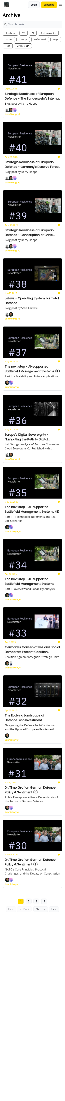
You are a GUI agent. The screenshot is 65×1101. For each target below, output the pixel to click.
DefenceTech (40, 39)
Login (34, 4)
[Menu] (60, 4)
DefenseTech (23, 45)
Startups (23, 39)
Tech (8, 45)
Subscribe (49, 4)
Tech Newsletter (48, 33)
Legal (55, 39)
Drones (9, 39)
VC (23, 33)
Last (54, 909)
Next (39, 909)
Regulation (10, 33)
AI (33, 33)
